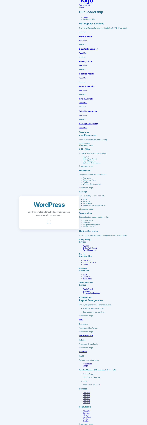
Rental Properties (89, 250)
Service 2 (86, 395)
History (86, 415)
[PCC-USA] (81, 7)
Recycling (86, 277)
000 (81, 319)
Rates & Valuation (87, 86)
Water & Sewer (85, 36)
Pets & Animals (86, 99)
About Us (86, 411)
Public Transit (88, 289)
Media (85, 419)
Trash (85, 275)
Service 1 (86, 393)
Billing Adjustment (90, 248)
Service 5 (86, 401)
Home (86, 17)
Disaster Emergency (88, 49)
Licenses (86, 291)
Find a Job (87, 260)
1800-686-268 (86, 336)
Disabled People (86, 74)
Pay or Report (84, 5)
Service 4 (86, 399)
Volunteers (87, 417)
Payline (85, 264)
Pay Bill (86, 246)
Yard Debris (87, 279)
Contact (86, 421)
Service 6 (86, 403)
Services (86, 413)
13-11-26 (83, 352)
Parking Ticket (85, 61)
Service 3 (86, 397)
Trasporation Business (91, 293)
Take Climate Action (88, 111)
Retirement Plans (89, 262)
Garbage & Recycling (88, 124)
